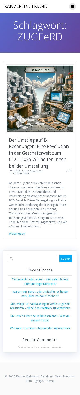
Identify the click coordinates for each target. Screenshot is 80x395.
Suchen (66, 258)
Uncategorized (33, 170)
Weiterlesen (17, 233)
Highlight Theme (43, 381)
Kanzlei (25, 6)
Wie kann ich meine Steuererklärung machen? (40, 328)
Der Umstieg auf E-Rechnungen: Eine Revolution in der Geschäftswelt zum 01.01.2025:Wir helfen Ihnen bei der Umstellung (39, 153)
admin (17, 170)
